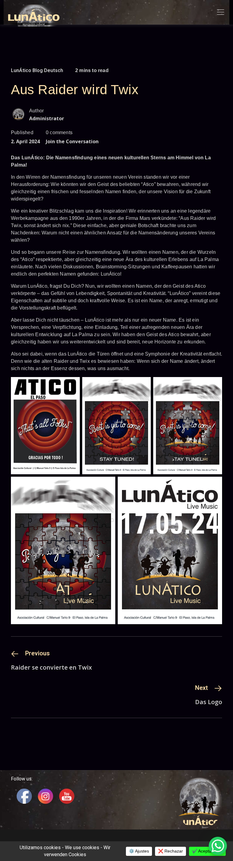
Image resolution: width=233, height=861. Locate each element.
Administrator (46, 118)
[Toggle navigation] (220, 12)
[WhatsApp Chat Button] (218, 846)
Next (201, 687)
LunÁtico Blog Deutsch (37, 70)
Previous (37, 653)
